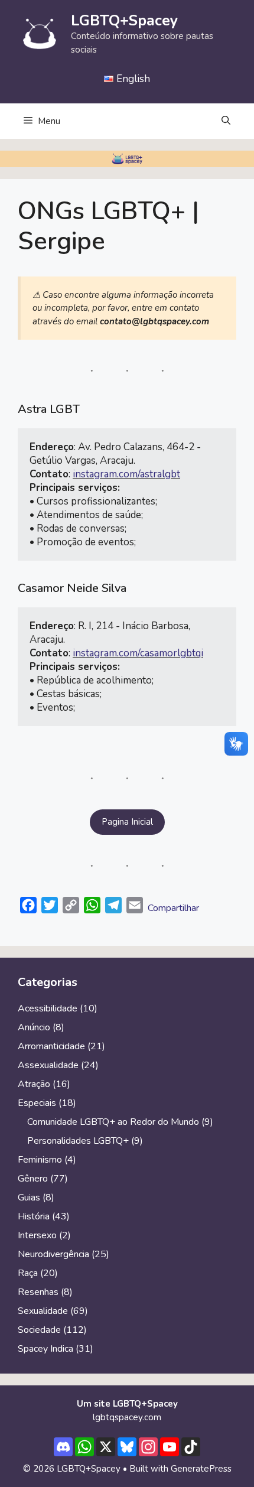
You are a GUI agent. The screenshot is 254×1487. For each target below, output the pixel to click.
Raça (28, 1273)
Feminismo (40, 1159)
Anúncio (34, 1027)
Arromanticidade (51, 1046)
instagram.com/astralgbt (126, 474)
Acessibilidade (47, 1008)
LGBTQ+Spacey (124, 21)
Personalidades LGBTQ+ (78, 1140)
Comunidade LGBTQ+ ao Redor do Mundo (113, 1121)
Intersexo (37, 1235)
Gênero (33, 1178)
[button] (226, 121)
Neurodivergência (53, 1254)
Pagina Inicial (127, 822)
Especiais (37, 1102)
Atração (34, 1084)
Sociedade (39, 1329)
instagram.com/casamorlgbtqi (138, 653)
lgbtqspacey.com (127, 1417)
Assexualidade (48, 1065)
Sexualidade (43, 1310)
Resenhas (38, 1292)
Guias (29, 1197)
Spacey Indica (45, 1348)
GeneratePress (201, 1469)
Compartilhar (173, 908)
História (34, 1216)
